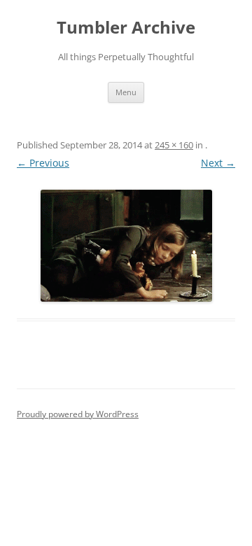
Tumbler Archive (126, 27)
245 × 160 (174, 145)
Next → (218, 162)
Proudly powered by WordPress (78, 414)
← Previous (43, 162)
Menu (125, 92)
